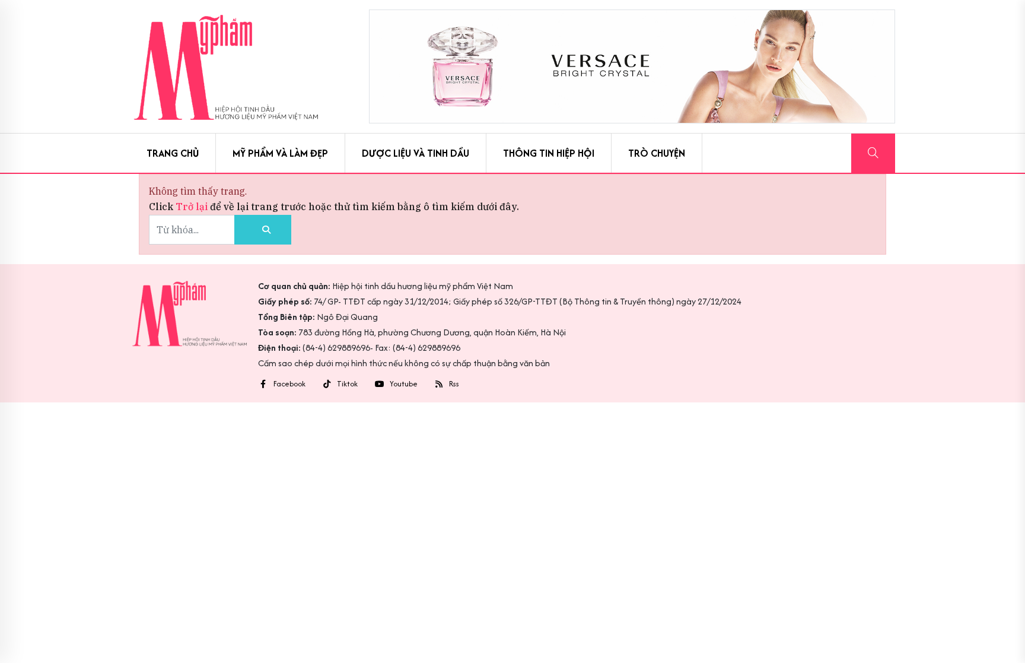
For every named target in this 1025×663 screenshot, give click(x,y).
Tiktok (347, 384)
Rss (454, 384)
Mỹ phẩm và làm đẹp (280, 153)
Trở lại (193, 206)
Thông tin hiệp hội (548, 153)
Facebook (289, 384)
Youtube (404, 384)
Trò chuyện (656, 153)
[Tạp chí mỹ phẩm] (225, 66)
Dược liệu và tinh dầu (415, 153)
